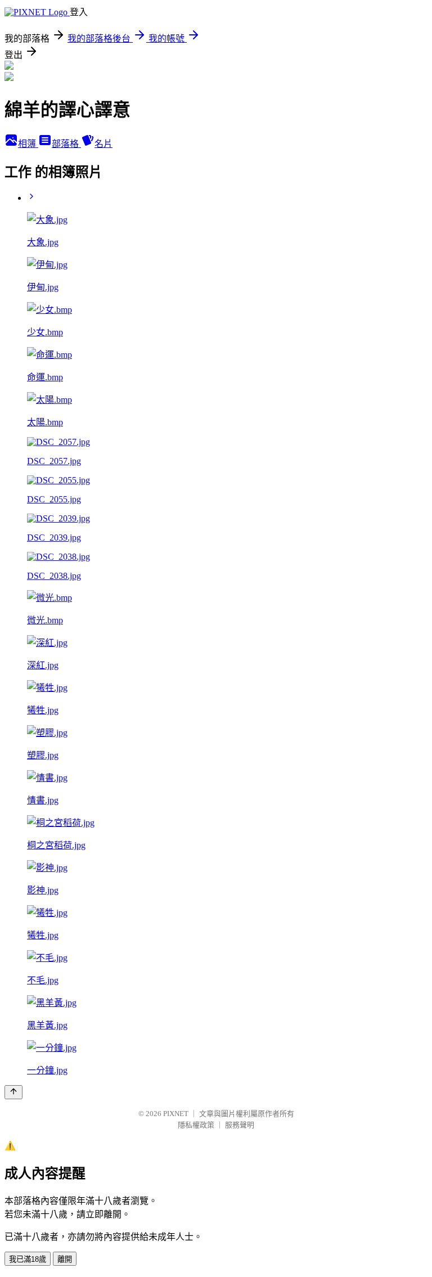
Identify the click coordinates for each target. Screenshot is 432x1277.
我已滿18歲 (27, 1259)
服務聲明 (239, 1125)
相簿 (28, 144)
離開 (64, 1259)
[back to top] (13, 1092)
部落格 (66, 144)
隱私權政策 (196, 1125)
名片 (103, 144)
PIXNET (175, 1113)
